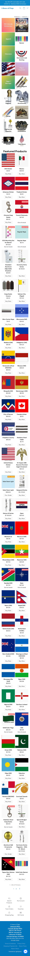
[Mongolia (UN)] (8, 382)
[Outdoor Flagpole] (8, 93)
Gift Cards (21, 915)
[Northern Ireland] (21, 695)
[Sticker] (8, 138)
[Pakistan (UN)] (21, 741)
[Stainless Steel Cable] (21, 429)
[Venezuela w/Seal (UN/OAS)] (8, 357)
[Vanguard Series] (21, 481)
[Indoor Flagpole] (21, 80)
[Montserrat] (8, 528)
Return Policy (22, 946)
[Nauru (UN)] (8, 596)
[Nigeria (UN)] (8, 695)
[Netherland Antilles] (21, 620)
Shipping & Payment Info (10, 946)
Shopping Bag (9, 915)
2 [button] (16, 889)
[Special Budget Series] (21, 811)
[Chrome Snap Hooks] (8, 206)
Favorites (21, 909)
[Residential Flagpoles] (8, 123)
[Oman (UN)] (8, 741)
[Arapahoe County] (8, 429)
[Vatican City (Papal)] (21, 285)
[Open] (21, 504)
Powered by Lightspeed (15, 951)
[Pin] (21, 110)
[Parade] (8, 110)
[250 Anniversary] (21, 22)
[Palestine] (21, 764)
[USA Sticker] (8, 160)
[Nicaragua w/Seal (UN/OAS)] (21, 645)
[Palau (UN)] (8, 764)
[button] (7, 8)
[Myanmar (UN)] (21, 551)
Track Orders (9, 909)
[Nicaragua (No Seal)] (8, 670)
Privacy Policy (21, 943)
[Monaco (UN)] (21, 357)
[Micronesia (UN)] (21, 310)
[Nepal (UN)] (21, 596)
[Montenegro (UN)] (21, 382)
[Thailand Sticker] (21, 183)
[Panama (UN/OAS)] (8, 788)
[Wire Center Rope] (8, 310)
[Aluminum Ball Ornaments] (8, 836)
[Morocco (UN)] (21, 528)
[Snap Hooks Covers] (8, 285)
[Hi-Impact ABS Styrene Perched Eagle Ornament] (21, 454)
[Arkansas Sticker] (8, 183)
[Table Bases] (21, 138)
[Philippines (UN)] (21, 334)
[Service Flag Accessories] (21, 123)
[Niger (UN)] (21, 670)
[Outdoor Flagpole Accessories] (21, 93)
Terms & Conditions (10, 943)
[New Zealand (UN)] (8, 645)
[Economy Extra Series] (21, 256)
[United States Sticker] (8, 454)
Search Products (9, 902)
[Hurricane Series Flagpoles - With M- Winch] (21, 836)
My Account (20, 901)
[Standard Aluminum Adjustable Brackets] (8, 256)
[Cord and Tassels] (21, 788)
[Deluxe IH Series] (8, 504)
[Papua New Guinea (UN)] (8, 863)
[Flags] (8, 66)
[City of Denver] (8, 405)
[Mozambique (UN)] (8, 551)
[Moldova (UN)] (8, 334)
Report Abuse (15, 948)
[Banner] (21, 36)
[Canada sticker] (21, 405)
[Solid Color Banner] (21, 863)
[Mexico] (21, 160)
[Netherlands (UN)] (8, 620)
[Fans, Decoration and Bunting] (21, 50)
